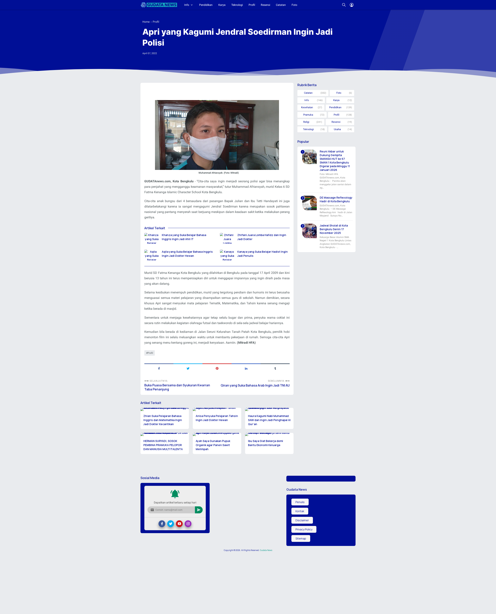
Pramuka (308, 114)
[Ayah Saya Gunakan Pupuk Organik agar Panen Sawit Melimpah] (217, 434)
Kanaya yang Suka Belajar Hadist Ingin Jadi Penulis (262, 254)
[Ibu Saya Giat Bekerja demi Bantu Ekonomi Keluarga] (269, 434)
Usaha (337, 129)
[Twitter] (170, 523)
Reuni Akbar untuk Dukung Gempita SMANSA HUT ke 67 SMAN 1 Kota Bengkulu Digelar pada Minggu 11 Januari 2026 (335, 161)
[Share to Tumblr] (275, 368)
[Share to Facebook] (158, 368)
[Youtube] (179, 523)
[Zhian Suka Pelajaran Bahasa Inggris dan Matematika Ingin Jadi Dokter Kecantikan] (164, 409)
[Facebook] (161, 523)
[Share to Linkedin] (246, 368)
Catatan (281, 4)
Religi (306, 121)
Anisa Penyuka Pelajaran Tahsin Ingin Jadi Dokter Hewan (217, 418)
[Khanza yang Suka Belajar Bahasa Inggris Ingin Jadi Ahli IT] (151, 238)
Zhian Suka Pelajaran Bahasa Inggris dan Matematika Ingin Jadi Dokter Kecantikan (162, 420)
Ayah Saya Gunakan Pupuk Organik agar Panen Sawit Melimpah (213, 445)
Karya (222, 4)
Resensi (265, 4)
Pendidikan (206, 4)
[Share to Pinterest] (217, 368)
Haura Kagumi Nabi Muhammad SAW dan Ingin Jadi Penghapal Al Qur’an (269, 420)
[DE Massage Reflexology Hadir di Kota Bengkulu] (309, 203)
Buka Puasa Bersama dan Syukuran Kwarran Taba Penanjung (177, 387)
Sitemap (300, 538)
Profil (252, 4)
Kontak (299, 511)
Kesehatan (307, 107)
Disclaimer (302, 520)
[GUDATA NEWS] (158, 5)
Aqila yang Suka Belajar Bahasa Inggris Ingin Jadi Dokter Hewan (187, 254)
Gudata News (266, 550)
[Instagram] (188, 523)
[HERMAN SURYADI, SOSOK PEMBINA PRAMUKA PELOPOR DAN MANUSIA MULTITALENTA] (164, 434)
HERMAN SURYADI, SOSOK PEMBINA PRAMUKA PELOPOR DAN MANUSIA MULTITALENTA (163, 445)
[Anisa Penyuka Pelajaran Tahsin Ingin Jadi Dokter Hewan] (217, 409)
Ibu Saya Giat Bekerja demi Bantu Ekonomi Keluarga (265, 443)
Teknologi (237, 4)
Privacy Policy (303, 529)
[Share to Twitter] (187, 368)
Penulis (300, 502)
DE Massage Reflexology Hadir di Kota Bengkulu (336, 199)
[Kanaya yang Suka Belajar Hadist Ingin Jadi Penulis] (227, 255)
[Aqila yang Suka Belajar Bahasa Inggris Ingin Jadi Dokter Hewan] (151, 255)
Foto (294, 4)
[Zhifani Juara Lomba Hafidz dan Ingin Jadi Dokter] (227, 238)
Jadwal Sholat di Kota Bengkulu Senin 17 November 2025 (334, 229)
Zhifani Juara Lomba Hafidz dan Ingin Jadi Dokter (261, 237)
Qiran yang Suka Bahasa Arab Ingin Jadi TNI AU (255, 385)
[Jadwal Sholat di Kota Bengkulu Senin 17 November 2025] (309, 231)
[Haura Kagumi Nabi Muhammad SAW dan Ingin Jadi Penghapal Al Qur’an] (269, 409)
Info (186, 4)
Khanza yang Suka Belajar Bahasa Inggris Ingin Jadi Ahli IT (184, 237)
